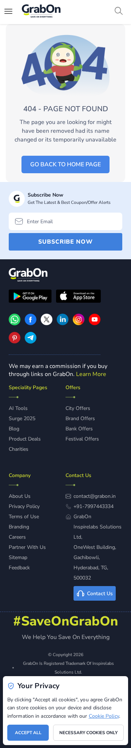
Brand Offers (80, 418)
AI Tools (18, 408)
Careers (17, 537)
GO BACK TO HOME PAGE (65, 164)
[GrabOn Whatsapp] (14, 323)
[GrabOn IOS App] (78, 297)
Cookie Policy (104, 716)
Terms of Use (24, 516)
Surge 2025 (22, 418)
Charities (18, 449)
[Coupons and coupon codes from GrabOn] (41, 12)
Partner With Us (27, 547)
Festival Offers (82, 438)
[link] (30, 323)
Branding (19, 526)
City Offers (78, 408)
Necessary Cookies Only (88, 733)
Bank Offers (79, 428)
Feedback (19, 567)
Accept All (28, 733)
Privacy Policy (24, 506)
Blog (14, 428)
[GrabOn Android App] (30, 297)
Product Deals (25, 438)
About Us (20, 496)
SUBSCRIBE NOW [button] (65, 242)
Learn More (91, 374)
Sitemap (18, 557)
